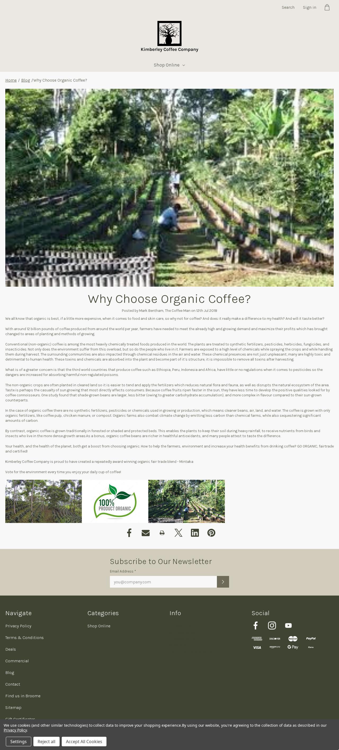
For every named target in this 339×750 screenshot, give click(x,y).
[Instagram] (272, 625)
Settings (18, 741)
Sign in (309, 7)
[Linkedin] (195, 533)
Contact (12, 684)
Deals (10, 649)
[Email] (146, 533)
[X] (178, 533)
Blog (25, 80)
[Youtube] (288, 625)
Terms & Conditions (24, 637)
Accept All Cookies (84, 741)
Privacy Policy (18, 625)
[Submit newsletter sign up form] (223, 582)
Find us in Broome (23, 695)
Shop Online (167, 65)
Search (288, 7)
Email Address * (123, 571)
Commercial (17, 660)
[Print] (162, 533)
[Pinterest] (211, 533)
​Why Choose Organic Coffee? (169, 298)
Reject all (46, 741)
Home (11, 80)
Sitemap (13, 707)
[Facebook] (129, 533)
